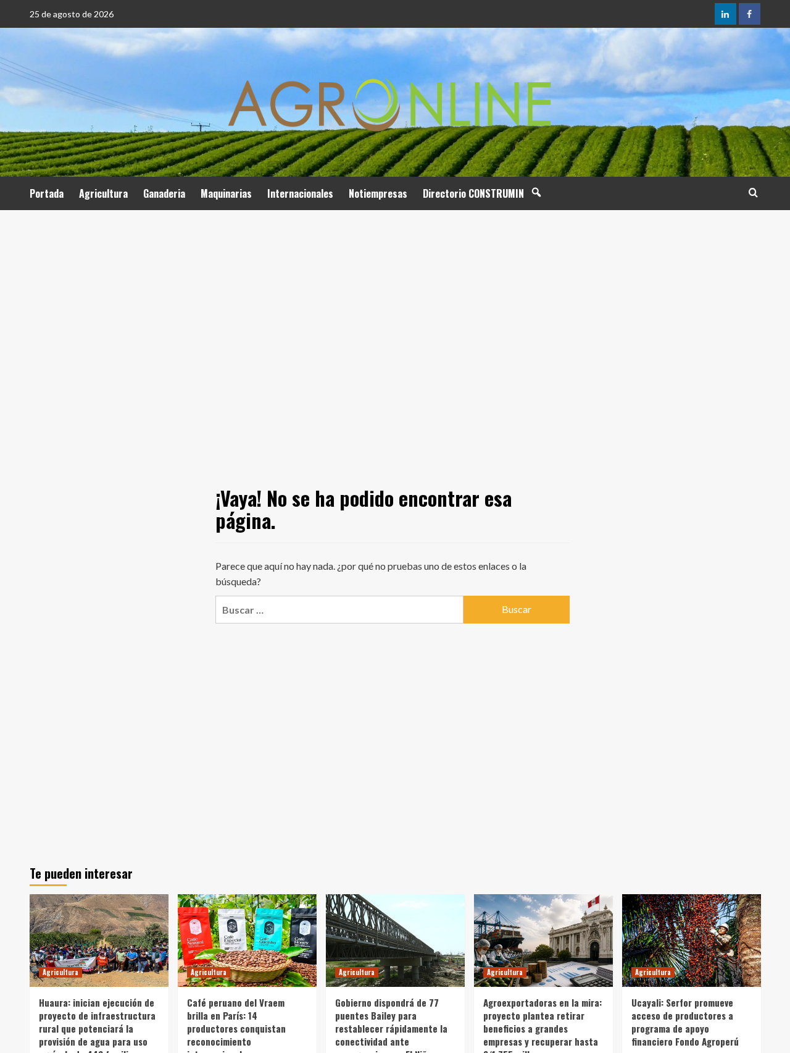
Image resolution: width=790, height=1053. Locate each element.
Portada (47, 193)
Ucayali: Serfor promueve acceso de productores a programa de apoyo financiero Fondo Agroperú (685, 1022)
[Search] (753, 192)
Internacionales (300, 193)
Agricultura (103, 193)
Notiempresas (378, 193)
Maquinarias (226, 193)
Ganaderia (164, 193)
